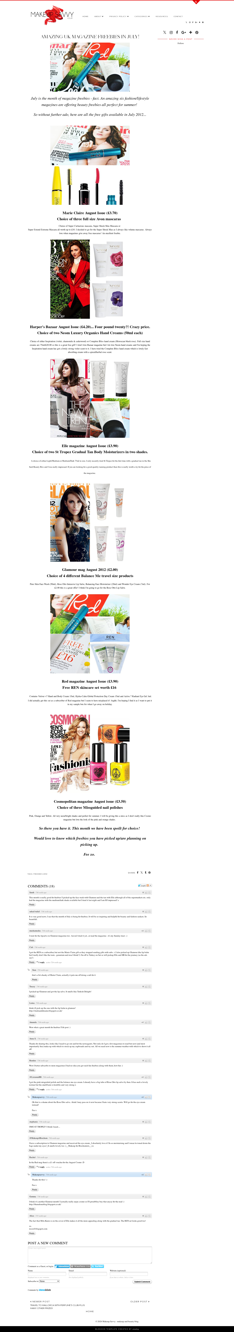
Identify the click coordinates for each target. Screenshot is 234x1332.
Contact (178, 16)
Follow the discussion (149, 885)
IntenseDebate (45, 1290)
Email (71, 1270)
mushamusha (35, 930)
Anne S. (32, 1038)
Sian (34, 969)
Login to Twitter (97, 1266)
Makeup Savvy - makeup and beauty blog (120, 1321)
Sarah (31, 892)
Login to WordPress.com (80, 1266)
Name (30, 1270)
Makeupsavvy (38, 1097)
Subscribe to (33, 1281)
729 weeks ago (43, 970)
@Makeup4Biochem (38, 1138)
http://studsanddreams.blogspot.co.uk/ (45, 1010)
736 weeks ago (41, 892)
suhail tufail (34, 911)
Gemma (32, 1196)
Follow (181, 43)
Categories (141, 16)
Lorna (32, 1003)
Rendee (32, 1060)
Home (85, 16)
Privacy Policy (117, 16)
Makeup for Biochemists (78, 1145)
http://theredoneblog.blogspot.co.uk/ (45, 1204)
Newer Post (57, 1305)
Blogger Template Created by (117, 1329)
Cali (31, 947)
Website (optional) (118, 1270)
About (97, 16)
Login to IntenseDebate (62, 1266)
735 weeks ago (40, 1216)
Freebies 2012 (40, 874)
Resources (162, 16)
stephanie (33, 1121)
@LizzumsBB (35, 1077)
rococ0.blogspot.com (38, 1228)
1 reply (41, 962)
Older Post (139, 1301)
